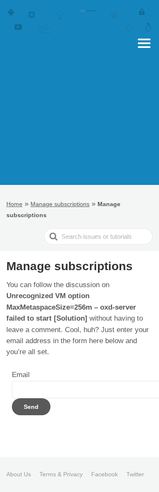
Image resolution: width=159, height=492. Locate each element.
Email (21, 375)
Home (14, 204)
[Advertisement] (79, 135)
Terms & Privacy (61, 474)
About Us (18, 474)
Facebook (104, 474)
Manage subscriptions (60, 204)
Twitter (135, 474)
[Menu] (144, 43)
